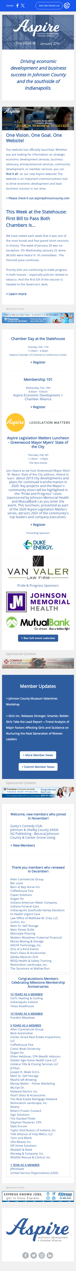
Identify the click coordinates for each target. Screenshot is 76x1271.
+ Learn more (16, 294)
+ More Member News (38, 755)
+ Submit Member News (38, 767)
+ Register (38, 362)
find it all (12, 174)
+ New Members (22, 845)
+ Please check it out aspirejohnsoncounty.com (38, 198)
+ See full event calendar (38, 638)
